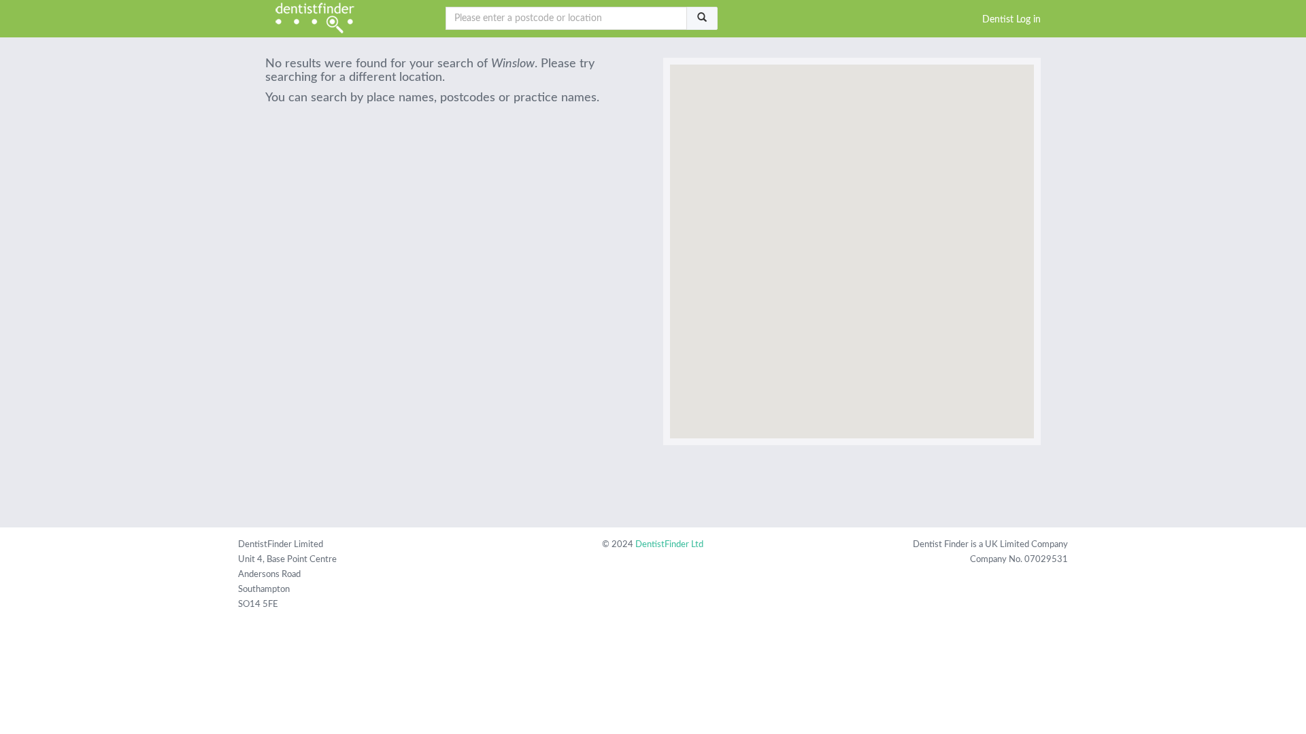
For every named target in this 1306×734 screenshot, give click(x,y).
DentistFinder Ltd (669, 544)
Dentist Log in (1011, 19)
